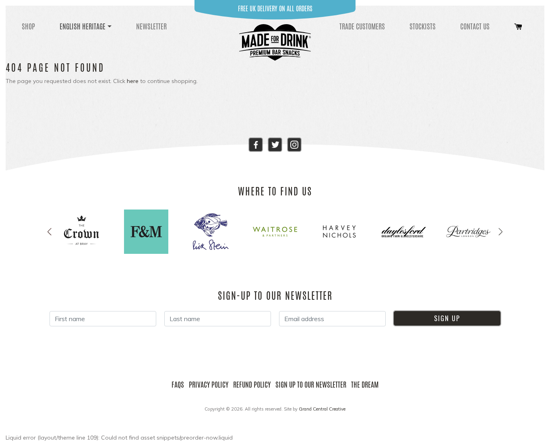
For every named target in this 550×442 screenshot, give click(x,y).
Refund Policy (252, 384)
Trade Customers (362, 26)
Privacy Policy (208, 384)
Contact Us (475, 26)
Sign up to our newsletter (310, 384)
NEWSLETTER (151, 26)
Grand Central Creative (322, 409)
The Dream (364, 384)
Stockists (422, 26)
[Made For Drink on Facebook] (255, 143)
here (133, 81)
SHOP (28, 26)
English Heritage (82, 26)
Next (500, 232)
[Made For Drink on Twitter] (275, 143)
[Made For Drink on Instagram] (294, 143)
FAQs (178, 384)
